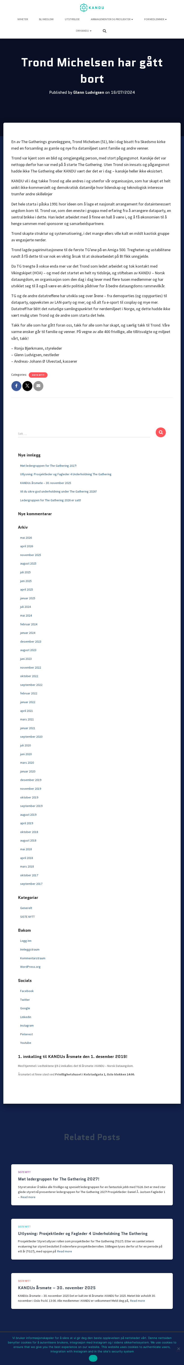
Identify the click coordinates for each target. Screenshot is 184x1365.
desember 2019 (30, 780)
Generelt (26, 908)
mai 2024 (26, 615)
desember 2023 (30, 641)
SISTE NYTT (38, 374)
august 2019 (28, 815)
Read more (28, 1197)
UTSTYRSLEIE (72, 19)
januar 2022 (27, 702)
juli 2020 (25, 745)
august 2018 (28, 840)
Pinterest (26, 1034)
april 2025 (26, 589)
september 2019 (31, 806)
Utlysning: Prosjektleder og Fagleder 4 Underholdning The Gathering (66, 474)
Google (25, 1008)
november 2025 (30, 555)
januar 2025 (27, 598)
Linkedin (25, 1017)
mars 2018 (27, 866)
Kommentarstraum (32, 958)
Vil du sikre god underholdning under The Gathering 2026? (58, 491)
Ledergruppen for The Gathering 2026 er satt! (50, 500)
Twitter (25, 1000)
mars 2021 (27, 719)
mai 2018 (26, 849)
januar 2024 (27, 633)
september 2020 (31, 737)
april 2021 (26, 711)
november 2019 (30, 789)
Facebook (27, 991)
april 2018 (26, 858)
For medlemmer (154, 19)
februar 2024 (28, 624)
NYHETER (23, 19)
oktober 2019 (29, 797)
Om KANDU (82, 30)
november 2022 (30, 667)
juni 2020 (26, 754)
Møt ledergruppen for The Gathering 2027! (48, 466)
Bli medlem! (46, 19)
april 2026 (26, 546)
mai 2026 (26, 538)
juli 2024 (25, 607)
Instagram (27, 1025)
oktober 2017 (29, 875)
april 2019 (26, 823)
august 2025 (28, 563)
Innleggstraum (29, 949)
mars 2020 (27, 763)
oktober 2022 (29, 676)
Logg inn (25, 941)
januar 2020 (27, 771)
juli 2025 (25, 572)
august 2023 (28, 650)
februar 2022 (28, 693)
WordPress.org (30, 967)
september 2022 (31, 685)
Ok (93, 1358)
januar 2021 (27, 728)
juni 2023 (26, 659)
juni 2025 (26, 581)
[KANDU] (92, 7)
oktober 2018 (29, 832)
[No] (178, 1348)
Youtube (25, 1043)
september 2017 (31, 884)
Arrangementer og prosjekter (111, 19)
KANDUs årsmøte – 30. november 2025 (45, 483)
